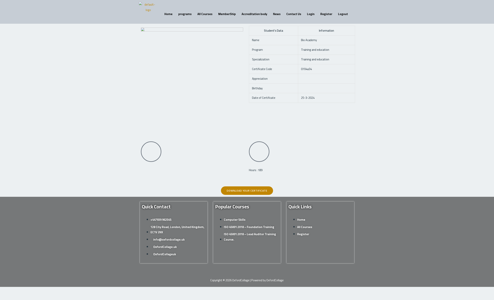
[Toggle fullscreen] (18, 290)
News (277, 14)
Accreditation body (254, 14)
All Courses (204, 14)
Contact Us (293, 14)
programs (185, 14)
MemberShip (227, 14)
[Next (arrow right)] (18, 297)
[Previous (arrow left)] (6, 297)
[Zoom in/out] (6, 290)
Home (168, 14)
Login (311, 14)
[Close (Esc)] (42, 290)
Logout (343, 14)
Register (326, 14)
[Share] (30, 290)
